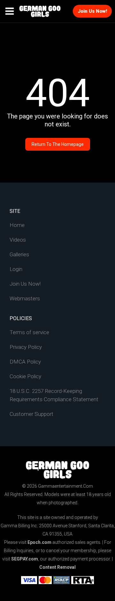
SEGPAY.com (24, 558)
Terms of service (29, 332)
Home (17, 225)
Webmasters (25, 298)
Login (16, 269)
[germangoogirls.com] (40, 11)
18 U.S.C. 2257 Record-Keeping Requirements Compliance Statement (54, 395)
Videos (18, 240)
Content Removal (57, 567)
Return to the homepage (58, 144)
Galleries (19, 254)
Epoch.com (39, 542)
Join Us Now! (92, 11)
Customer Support (31, 414)
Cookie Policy (25, 376)
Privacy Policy (26, 347)
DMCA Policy (25, 361)
